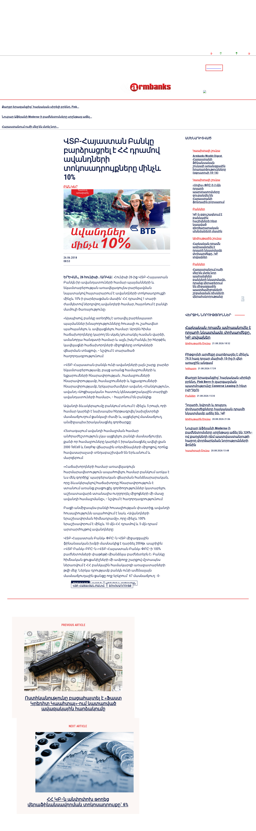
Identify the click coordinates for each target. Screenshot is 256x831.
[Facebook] (240, 67)
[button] (226, 67)
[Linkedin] (253, 67)
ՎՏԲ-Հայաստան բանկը (89, 585)
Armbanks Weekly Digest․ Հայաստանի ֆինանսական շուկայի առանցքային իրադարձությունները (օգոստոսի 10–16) (209, 164)
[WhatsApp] (110, 259)
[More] (163, 259)
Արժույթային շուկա (207, 238)
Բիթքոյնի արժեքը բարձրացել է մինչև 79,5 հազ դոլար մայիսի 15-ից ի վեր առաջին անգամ (217, 358)
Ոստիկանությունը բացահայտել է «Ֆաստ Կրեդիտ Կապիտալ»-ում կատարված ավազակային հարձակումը (73, 703)
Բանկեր (71, 186)
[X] (97, 259)
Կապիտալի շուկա (206, 150)
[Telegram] (244, 67)
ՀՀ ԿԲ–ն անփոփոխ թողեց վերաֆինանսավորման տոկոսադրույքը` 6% (78, 802)
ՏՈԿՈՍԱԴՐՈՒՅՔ (120, 585)
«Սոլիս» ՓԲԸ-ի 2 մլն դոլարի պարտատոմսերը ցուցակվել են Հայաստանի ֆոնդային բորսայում (209, 193)
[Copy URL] (150, 259)
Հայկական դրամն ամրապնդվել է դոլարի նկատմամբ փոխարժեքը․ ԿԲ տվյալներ (207, 250)
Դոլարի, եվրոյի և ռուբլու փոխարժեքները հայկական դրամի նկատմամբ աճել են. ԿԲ (215, 409)
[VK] (137, 259)
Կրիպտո (190, 368)
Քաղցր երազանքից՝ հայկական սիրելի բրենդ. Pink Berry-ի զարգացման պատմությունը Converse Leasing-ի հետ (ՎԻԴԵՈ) (218, 384)
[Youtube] (249, 67)
